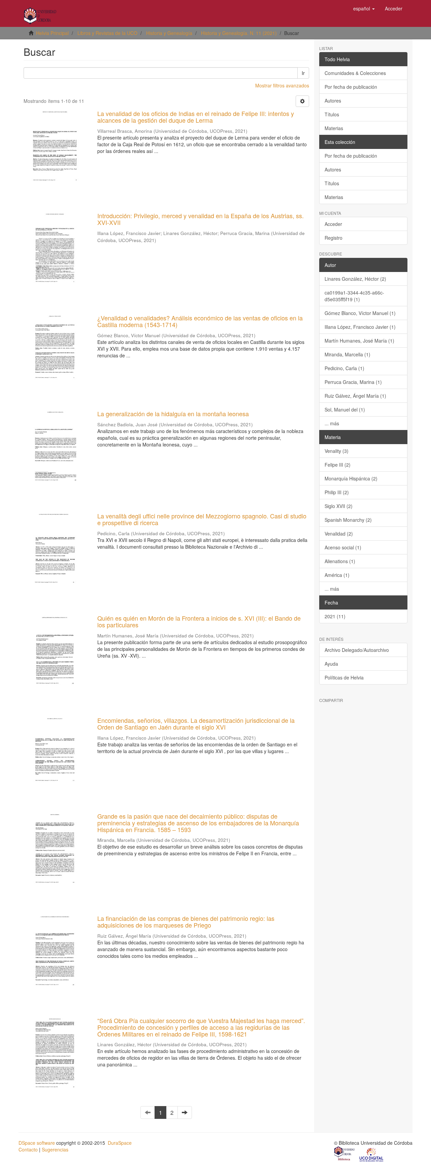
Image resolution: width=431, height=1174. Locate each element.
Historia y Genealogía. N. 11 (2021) (239, 33)
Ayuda (331, 663)
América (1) (337, 575)
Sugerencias (55, 1149)
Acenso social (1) (343, 547)
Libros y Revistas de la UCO (107, 33)
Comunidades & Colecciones (355, 73)
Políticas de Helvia (344, 677)
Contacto (28, 1149)
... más (332, 423)
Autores (333, 100)
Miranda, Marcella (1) (347, 354)
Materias (334, 128)
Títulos (332, 114)
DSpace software (37, 1142)
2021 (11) (335, 616)
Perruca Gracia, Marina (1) (353, 382)
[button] (364, 8)
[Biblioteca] (345, 1154)
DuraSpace (120, 1142)
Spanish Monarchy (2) (348, 519)
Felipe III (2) (338, 464)
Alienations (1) (340, 561)
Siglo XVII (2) (339, 506)
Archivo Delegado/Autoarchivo (357, 650)
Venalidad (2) (339, 533)
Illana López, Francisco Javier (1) (360, 326)
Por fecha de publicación (351, 86)
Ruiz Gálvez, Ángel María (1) (355, 395)
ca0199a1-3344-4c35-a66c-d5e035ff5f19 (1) (354, 296)
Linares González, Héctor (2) (355, 278)
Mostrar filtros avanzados (282, 85)
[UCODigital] (371, 1154)
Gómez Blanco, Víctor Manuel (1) (360, 313)
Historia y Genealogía (169, 33)
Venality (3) (337, 450)
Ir (303, 73)
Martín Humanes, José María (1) (359, 340)
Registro (333, 237)
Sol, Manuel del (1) (345, 409)
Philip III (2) (337, 492)
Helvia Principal (52, 33)
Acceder (333, 224)
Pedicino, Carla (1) (344, 368)
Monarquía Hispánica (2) (351, 478)
